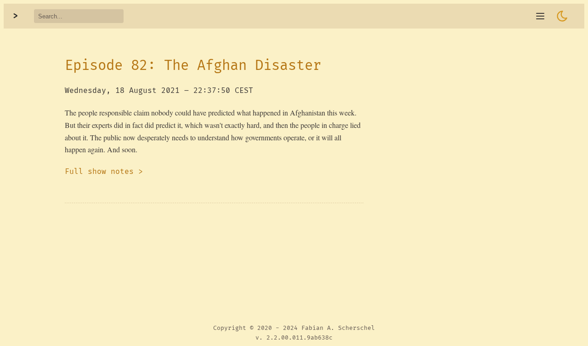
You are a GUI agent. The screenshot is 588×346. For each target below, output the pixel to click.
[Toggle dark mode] (562, 16)
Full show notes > (104, 171)
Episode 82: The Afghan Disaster (193, 65)
